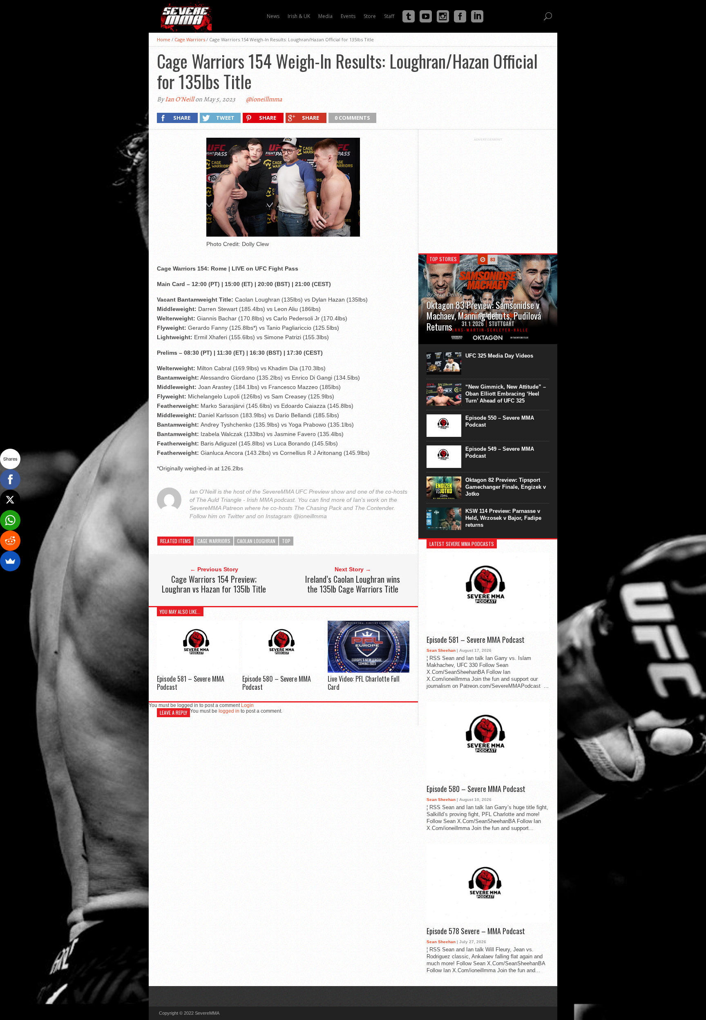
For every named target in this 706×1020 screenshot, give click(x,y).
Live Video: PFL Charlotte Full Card (364, 682)
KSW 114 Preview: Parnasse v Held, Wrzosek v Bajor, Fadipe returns (503, 518)
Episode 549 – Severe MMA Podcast (499, 452)
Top (286, 540)
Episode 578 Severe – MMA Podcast (476, 931)
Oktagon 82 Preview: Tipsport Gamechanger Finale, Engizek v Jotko (505, 487)
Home (163, 39)
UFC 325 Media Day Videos (499, 356)
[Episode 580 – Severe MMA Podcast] (283, 670)
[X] (10, 500)
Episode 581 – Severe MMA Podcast (190, 682)
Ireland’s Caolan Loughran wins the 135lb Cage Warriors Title (352, 584)
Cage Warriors (189, 39)
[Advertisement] (488, 192)
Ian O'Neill (179, 99)
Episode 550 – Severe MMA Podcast (499, 421)
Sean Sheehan (441, 650)
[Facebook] (10, 479)
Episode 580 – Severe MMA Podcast (276, 682)
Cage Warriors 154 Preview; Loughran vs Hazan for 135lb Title (214, 584)
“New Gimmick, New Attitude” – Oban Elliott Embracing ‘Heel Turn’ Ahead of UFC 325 (505, 394)
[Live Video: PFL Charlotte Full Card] (368, 670)
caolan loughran (256, 540)
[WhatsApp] (10, 520)
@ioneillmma (264, 99)
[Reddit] (10, 540)
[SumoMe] (10, 561)
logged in (229, 711)
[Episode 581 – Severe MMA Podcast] (198, 670)
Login (247, 705)
